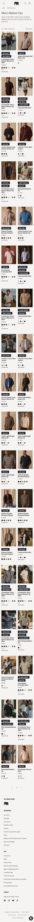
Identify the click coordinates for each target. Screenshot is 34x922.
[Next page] (22, 788)
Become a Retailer (9, 842)
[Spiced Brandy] (22, 154)
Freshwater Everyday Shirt (6, 271)
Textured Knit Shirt (24, 108)
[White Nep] (10, 67)
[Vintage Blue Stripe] (18, 776)
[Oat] (22, 113)
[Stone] (20, 647)
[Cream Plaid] (6, 238)
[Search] (25, 3)
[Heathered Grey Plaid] (8, 238)
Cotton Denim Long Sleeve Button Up (8, 148)
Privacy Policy (8, 882)
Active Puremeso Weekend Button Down (7, 678)
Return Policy (8, 862)
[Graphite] (18, 113)
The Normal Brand (14, 912)
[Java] (25, 113)
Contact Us (7, 856)
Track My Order (8, 872)
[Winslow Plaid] (4, 67)
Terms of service (23, 915)
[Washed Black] (6, 154)
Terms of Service (9, 876)
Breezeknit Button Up (24, 189)
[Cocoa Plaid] (4, 238)
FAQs (5, 859)
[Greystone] (20, 154)
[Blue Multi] (8, 67)
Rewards (6, 818)
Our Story (6, 815)
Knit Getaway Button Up (25, 642)
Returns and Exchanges (11, 866)
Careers (6, 828)
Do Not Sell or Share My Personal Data (15, 879)
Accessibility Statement (11, 886)
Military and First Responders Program (15, 838)
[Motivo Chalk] (20, 776)
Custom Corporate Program (12, 832)
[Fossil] (22, 404)
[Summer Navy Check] (14, 67)
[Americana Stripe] (12, 67)
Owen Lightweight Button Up (24, 398)
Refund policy (25, 912)
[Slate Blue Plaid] (25, 404)
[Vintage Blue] (20, 113)
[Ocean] (2, 67)
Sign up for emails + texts (11, 896)
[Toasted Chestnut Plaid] (10, 238)
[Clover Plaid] (2, 238)
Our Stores (7, 821)
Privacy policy (12, 915)
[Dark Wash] (2, 154)
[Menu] (4, 3)
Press (5, 835)
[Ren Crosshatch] (6, 67)
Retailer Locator (8, 825)
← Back (3, 8)
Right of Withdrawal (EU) (11, 869)
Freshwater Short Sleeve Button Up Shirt (7, 61)
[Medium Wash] (4, 154)
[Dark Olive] (18, 404)
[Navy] (18, 647)
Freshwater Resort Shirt (24, 770)
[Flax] (18, 195)
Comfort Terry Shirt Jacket (25, 148)
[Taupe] (18, 154)
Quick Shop (8, 48)
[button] (29, 3)
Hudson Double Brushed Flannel (7, 232)
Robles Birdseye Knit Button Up (25, 57)
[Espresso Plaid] (20, 404)
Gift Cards (7, 845)
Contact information (18, 917)
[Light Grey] (18, 63)
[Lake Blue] (2, 685)
